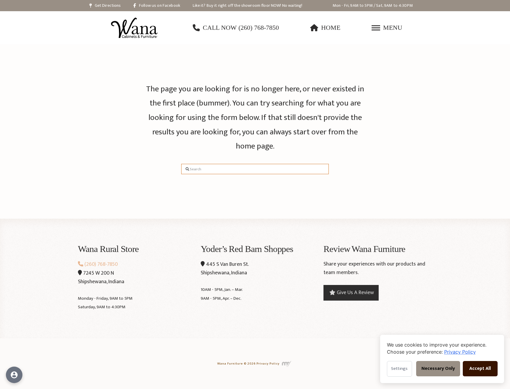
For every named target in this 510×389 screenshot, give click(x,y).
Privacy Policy (267, 363)
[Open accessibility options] (14, 375)
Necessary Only (438, 368)
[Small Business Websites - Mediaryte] (286, 363)
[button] (387, 27)
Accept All (480, 368)
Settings (399, 368)
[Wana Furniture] (134, 27)
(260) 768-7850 (100, 264)
